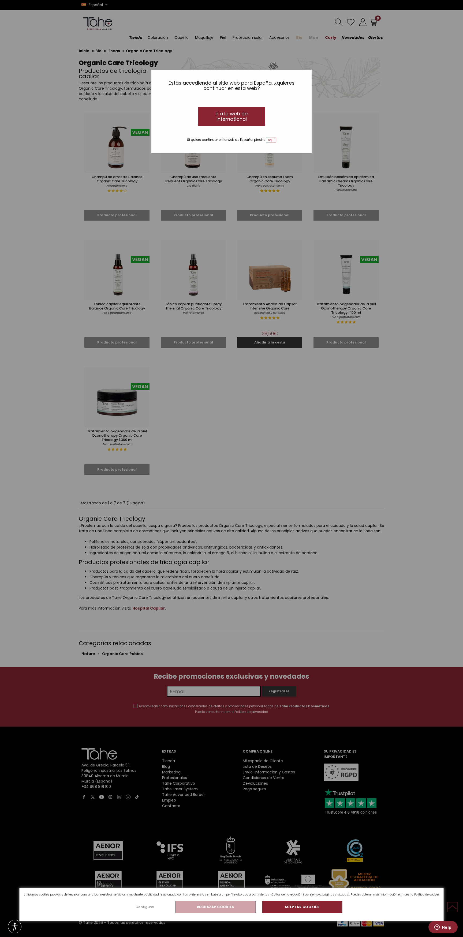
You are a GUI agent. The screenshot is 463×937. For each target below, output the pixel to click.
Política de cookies (427, 895)
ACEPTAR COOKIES (302, 907)
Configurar (145, 907)
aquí (271, 140)
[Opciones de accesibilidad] (14, 927)
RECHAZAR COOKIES (215, 907)
